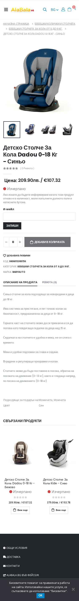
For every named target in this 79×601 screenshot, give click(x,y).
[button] (45, 10)
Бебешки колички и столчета (55, 24)
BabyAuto (18, 271)
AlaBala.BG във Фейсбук (22, 575)
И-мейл (8, 209)
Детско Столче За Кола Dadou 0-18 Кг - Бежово (20, 483)
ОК (40, 595)
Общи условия (16, 547)
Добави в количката (50, 242)
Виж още (22, 510)
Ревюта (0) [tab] (49, 282)
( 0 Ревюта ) (27, 168)
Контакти (13, 565)
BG (53, 9)
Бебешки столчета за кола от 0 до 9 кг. (35, 29)
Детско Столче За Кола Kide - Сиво (55, 481)
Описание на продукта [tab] (20, 282)
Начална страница (16, 24)
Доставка (13, 556)
